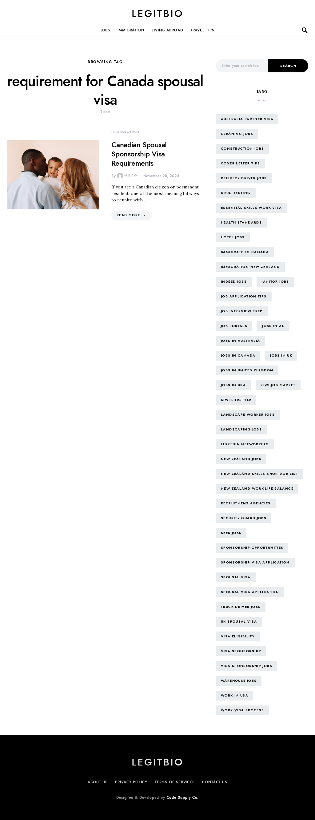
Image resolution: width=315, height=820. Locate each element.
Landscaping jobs (241, 429)
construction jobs (242, 148)
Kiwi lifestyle (236, 400)
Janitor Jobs (275, 281)
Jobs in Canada (238, 355)
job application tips (244, 296)
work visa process (242, 710)
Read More (128, 215)
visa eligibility (238, 636)
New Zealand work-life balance (257, 488)
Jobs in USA (233, 385)
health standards (241, 222)
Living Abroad (167, 30)
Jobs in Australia (240, 340)
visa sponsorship (241, 651)
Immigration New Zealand (250, 267)
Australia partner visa (247, 119)
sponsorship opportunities (252, 547)
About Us (98, 782)
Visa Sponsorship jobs (246, 666)
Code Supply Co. (183, 797)
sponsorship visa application (255, 562)
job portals (234, 326)
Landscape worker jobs (248, 414)
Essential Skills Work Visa (251, 207)
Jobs (105, 30)
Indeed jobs (234, 281)
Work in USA (234, 695)
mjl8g (130, 175)
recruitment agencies (246, 503)
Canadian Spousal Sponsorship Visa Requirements (138, 153)
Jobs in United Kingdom (247, 370)
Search (288, 65)
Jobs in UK (281, 355)
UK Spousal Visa (239, 621)
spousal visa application (250, 592)
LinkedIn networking (245, 444)
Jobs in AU (273, 326)
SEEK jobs (231, 533)
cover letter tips (240, 163)
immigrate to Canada (245, 252)
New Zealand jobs (241, 459)
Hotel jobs (233, 237)
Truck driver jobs (241, 606)
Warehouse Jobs (239, 680)
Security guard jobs (243, 518)
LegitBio (158, 13)
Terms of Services (175, 782)
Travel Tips (202, 30)
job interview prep (242, 311)
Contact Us (214, 782)
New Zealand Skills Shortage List (259, 473)
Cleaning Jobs (237, 133)
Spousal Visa (236, 577)
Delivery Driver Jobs (244, 178)
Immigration (131, 30)
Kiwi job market (278, 385)
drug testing (236, 193)
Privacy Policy (131, 782)
